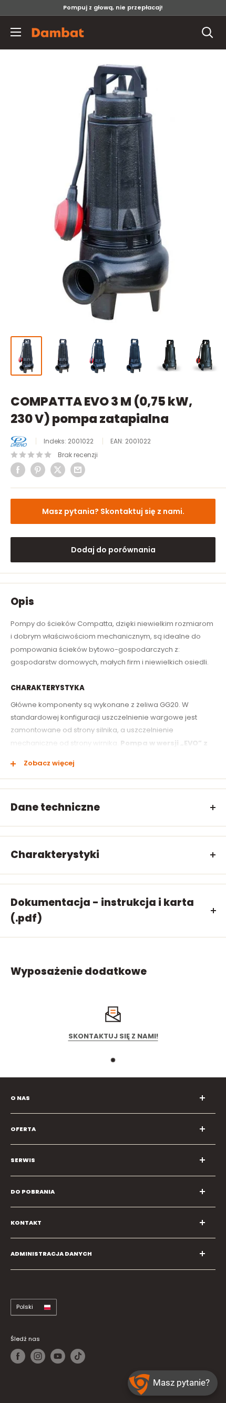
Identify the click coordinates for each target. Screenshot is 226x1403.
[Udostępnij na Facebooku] (18, 469)
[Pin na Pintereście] (37, 469)
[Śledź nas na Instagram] (37, 1356)
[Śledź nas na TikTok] (77, 1356)
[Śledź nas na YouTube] (57, 1356)
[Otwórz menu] (16, 32)
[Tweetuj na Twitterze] (57, 469)
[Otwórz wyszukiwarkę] (207, 32)
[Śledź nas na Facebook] (18, 1356)
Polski (24, 1307)
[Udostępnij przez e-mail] (77, 469)
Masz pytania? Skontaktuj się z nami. (113, 511)
